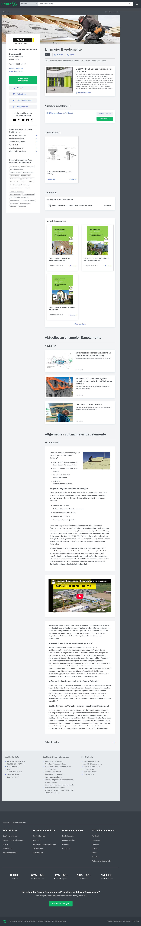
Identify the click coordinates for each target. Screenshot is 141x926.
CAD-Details (14, 145)
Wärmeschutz (22, 206)
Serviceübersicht (39, 836)
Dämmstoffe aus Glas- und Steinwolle (59, 785)
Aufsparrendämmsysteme (16, 169)
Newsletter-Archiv (10, 853)
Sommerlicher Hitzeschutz (28, 200)
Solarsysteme (89, 774)
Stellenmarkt (38, 853)
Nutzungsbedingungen (115, 921)
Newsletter (37, 840)
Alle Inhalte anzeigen (17, 151)
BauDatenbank (67, 836)
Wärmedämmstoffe (25, 203)
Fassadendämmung (28, 172)
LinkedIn (95, 848)
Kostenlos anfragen (60, 904)
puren (9, 769)
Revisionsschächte (90, 772)
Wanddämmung (14, 203)
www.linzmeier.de (16, 71)
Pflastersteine (89, 769)
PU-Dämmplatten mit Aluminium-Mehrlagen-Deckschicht (96, 259)
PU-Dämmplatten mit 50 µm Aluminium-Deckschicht (59, 259)
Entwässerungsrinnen (92, 766)
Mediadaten (7, 848)
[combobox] (85, 4)
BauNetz (65, 844)
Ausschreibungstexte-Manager (44, 844)
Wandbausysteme (14, 166)
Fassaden (27, 188)
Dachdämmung (25, 185)
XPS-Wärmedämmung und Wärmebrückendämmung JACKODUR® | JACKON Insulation (60, 790)
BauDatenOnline (68, 840)
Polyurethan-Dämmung (28, 178)
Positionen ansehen (105, 114)
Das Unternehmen (10, 836)
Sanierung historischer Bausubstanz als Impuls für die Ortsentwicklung (93, 354)
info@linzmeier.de (16, 69)
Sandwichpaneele (14, 175)
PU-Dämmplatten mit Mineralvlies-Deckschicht (62, 309)
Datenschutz (127, 921)
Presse (5, 844)
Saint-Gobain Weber (14, 772)
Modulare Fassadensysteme (55, 764)
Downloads (96, 61)
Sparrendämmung (14, 200)
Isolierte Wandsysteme (54, 761)
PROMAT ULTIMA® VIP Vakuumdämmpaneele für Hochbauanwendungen (55, 774)
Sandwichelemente (15, 178)
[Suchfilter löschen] (47, 54)
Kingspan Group (13, 774)
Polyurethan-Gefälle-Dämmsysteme (19, 197)
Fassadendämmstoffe (15, 172)
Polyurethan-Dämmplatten (17, 191)
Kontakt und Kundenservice (13, 840)
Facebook (95, 836)
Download (103, 118)
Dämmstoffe (13, 206)
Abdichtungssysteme (91, 761)
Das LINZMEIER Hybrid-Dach (89, 404)
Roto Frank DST (12, 777)
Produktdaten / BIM (16, 139)
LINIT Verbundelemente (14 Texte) (59, 113)
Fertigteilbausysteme (28, 194)
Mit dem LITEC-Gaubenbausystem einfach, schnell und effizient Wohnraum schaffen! (94, 381)
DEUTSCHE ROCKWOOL (15, 764)
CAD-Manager (51, 179)
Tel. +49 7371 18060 (17, 64)
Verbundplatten (29, 181)
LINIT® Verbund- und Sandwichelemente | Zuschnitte (94, 70)
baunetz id (66, 848)
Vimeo (94, 853)
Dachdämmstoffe (14, 185)
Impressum (136, 921)
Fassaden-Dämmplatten (27, 166)
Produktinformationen (17, 135)
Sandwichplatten (25, 175)
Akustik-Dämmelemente (93, 764)
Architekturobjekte (16, 148)
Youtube (95, 857)
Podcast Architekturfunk (101, 861)
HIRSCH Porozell (13, 766)
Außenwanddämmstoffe (16, 188)
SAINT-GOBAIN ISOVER (16, 761)
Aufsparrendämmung (15, 194)
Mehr (104, 61)
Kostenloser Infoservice (23, 80)
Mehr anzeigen (80, 324)
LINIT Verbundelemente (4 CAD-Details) (59, 173)
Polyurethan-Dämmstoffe (16, 181)
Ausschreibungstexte (17, 142)
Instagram (96, 840)
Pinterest (95, 844)
